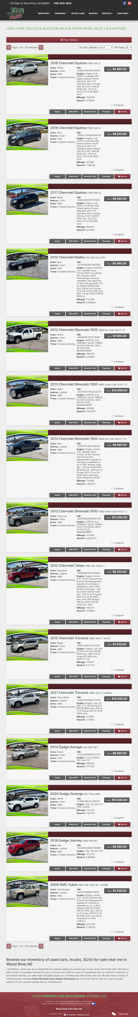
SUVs (97, 969)
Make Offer (73, 112)
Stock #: (81, 100)
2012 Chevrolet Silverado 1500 (87, 330)
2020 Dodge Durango (75, 794)
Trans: (53, 77)
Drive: (53, 74)
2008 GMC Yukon (79, 885)
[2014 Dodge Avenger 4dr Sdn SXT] (27, 753)
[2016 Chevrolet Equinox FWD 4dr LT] (27, 69)
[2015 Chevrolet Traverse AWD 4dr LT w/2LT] (27, 644)
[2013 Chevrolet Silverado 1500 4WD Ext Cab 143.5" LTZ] (27, 445)
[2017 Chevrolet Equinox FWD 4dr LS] (27, 199)
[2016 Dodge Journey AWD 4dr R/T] (27, 847)
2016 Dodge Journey (74, 840)
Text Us (123, 112)
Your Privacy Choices (84, 1003)
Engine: (81, 73)
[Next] (41, 47)
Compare (119, 105)
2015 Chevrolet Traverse (80, 638)
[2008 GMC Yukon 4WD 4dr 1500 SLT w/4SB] (27, 891)
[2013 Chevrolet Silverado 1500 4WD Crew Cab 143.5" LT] (27, 390)
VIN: (79, 68)
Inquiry (57, 112)
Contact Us (78, 1001)
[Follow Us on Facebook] (124, 3)
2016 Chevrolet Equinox (75, 63)
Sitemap (73, 1003)
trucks (90, 969)
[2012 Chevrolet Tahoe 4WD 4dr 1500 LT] (27, 572)
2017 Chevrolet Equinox (75, 192)
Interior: (54, 71)
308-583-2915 (63, 3)
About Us (70, 1001)
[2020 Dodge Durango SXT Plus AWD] (27, 800)
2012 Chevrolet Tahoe (77, 566)
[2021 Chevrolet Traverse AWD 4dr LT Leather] (27, 699)
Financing (106, 112)
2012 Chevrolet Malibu (78, 257)
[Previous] (8, 47)
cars (83, 969)
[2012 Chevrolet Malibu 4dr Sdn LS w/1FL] (27, 264)
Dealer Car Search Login (50, 1003)
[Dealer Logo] (15, 13)
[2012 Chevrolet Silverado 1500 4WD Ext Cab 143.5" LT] (27, 336)
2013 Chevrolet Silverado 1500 (88, 384)
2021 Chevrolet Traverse (81, 693)
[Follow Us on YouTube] (129, 3)
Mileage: (81, 97)
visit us (102, 978)
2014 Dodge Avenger (74, 747)
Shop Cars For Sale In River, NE (56, 1001)
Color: (53, 68)
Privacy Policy (87, 1001)
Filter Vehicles (70, 40)
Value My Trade (90, 112)
